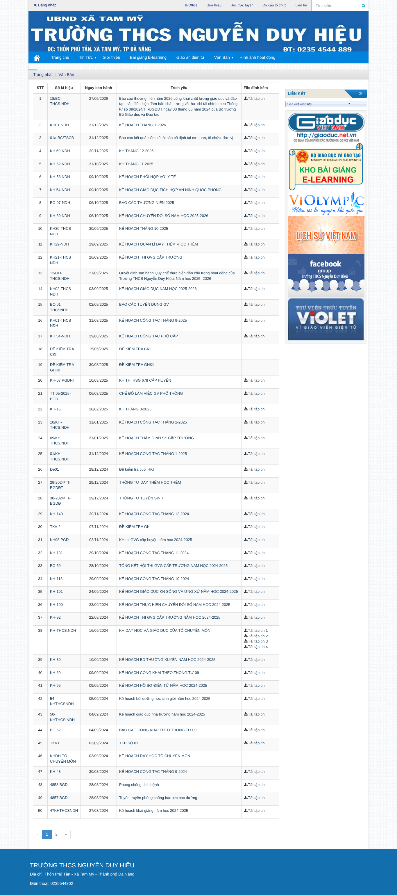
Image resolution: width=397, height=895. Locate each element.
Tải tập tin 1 (258, 630)
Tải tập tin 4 (258, 647)
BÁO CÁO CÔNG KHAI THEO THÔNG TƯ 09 (157, 730)
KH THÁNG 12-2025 (136, 151)
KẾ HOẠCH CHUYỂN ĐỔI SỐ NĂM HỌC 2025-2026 (163, 215)
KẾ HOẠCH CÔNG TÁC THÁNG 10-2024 (154, 578)
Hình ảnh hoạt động (257, 57)
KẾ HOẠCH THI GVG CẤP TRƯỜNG (150, 257)
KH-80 (55, 659)
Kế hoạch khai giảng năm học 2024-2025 (153, 810)
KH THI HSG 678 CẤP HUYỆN (145, 380)
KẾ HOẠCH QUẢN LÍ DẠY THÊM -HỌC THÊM (158, 244)
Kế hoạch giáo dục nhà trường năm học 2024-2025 (162, 714)
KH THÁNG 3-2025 (135, 409)
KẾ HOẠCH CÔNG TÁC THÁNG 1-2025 (153, 453)
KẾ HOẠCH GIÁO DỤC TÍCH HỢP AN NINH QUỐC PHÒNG (170, 190)
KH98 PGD (59, 540)
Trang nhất (43, 74)
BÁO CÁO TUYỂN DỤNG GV (144, 304)
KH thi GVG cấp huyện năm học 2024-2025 (155, 540)
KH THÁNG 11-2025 (136, 164)
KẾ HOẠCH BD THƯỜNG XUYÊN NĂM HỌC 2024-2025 (167, 659)
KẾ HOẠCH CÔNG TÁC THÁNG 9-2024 (153, 771)
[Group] (326, 275)
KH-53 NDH (60, 177)
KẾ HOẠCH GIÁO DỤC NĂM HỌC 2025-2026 (158, 289)
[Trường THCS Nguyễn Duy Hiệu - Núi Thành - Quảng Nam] (198, 32)
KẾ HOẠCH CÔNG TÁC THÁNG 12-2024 (154, 514)
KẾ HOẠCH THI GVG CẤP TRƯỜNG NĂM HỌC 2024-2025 (169, 617)
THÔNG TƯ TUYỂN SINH (141, 498)
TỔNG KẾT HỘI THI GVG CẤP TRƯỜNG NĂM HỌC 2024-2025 (173, 565)
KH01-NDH (59, 125)
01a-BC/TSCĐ (62, 138)
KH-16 (55, 409)
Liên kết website (299, 104)
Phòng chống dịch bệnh (139, 784)
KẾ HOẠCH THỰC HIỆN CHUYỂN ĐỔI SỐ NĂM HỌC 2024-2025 (174, 604)
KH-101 (56, 591)
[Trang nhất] (37, 57)
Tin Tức (86, 57)
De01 (54, 469)
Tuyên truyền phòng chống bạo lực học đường (158, 798)
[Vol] (326, 203)
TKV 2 (55, 526)
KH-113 (56, 578)
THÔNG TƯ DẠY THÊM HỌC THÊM (150, 482)
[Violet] (326, 318)
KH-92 (55, 617)
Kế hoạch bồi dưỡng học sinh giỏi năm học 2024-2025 (164, 698)
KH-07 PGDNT (62, 380)
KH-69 (55, 672)
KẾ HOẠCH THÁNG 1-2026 (142, 125)
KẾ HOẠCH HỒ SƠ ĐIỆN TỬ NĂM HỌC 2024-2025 (163, 685)
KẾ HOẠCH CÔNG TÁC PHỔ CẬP (148, 336)
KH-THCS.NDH (63, 630)
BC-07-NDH (60, 202)
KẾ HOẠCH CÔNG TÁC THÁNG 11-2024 (154, 553)
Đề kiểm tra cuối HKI (136, 469)
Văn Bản (222, 57)
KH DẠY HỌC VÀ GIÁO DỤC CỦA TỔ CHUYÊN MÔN (164, 630)
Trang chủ (60, 57)
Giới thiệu (111, 57)
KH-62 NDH (60, 164)
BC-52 (55, 730)
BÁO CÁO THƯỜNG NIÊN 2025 (146, 202)
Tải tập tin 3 (258, 641)
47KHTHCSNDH (64, 810)
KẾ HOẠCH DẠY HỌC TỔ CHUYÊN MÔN (154, 756)
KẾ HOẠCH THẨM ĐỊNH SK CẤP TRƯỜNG (156, 438)
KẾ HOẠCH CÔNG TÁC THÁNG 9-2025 (153, 320)
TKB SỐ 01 (128, 743)
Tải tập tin (256, 98)
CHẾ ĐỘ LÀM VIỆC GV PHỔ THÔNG (151, 393)
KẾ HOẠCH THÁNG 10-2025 (143, 228)
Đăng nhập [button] (46, 5)
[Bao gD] (326, 127)
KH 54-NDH (60, 190)
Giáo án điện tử (190, 57)
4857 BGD (59, 798)
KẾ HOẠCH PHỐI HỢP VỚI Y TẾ (147, 177)
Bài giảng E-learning (148, 57)
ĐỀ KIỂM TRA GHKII (136, 364)
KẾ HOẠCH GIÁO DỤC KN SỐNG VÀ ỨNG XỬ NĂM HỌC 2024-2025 (178, 591)
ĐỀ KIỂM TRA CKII (135, 349)
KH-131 (56, 553)
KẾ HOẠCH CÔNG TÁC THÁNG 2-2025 (153, 422)
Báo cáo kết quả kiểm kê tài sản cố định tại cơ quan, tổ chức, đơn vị (176, 138)
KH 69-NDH (60, 151)
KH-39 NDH (60, 215)
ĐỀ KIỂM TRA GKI (135, 526)
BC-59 (55, 565)
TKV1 (55, 743)
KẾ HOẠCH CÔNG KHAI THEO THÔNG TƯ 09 (159, 672)
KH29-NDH (59, 244)
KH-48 (55, 771)
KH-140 (56, 514)
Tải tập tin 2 (258, 636)
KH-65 (55, 685)
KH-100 (56, 604)
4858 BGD (59, 784)
